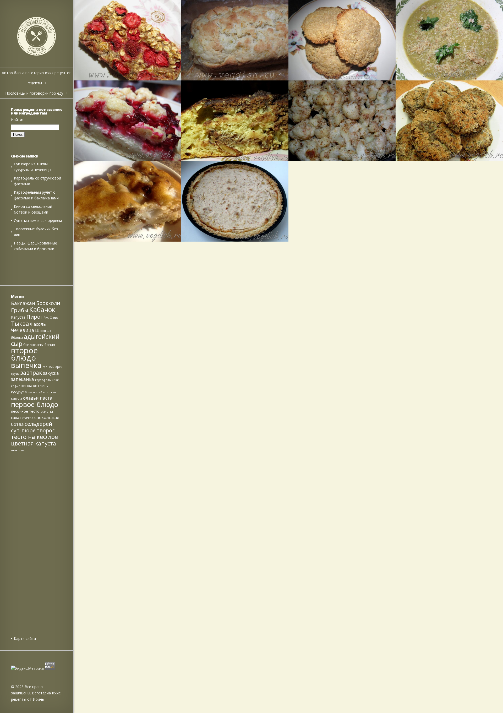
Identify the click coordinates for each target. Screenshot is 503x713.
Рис (46, 317)
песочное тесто (25, 411)
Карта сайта (25, 638)
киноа (26, 385)
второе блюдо (24, 354)
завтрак (31, 372)
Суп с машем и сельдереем (38, 220)
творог (45, 430)
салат (16, 417)
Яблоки (17, 337)
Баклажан (23, 303)
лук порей (35, 392)
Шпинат (43, 330)
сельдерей (38, 423)
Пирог (34, 316)
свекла (27, 418)
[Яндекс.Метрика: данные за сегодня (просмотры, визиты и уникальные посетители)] (27, 668)
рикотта (47, 411)
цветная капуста (33, 443)
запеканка (22, 379)
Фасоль (38, 324)
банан (50, 344)
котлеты (40, 385)
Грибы (19, 310)
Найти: (17, 119)
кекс (55, 380)
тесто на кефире (34, 437)
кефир (15, 386)
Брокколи (48, 303)
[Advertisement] (36, 542)
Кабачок (42, 309)
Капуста (18, 317)
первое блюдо (34, 404)
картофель (43, 380)
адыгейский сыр (35, 340)
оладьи (31, 398)
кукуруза (19, 391)
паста (46, 398)
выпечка (26, 365)
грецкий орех (52, 367)
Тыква (20, 323)
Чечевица (22, 330)
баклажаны (33, 344)
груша (15, 373)
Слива (54, 317)
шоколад (17, 450)
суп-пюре (23, 430)
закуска (51, 373)
